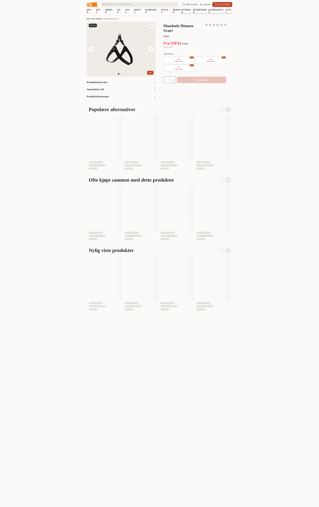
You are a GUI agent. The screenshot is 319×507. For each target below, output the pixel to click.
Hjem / (89, 19)
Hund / (93, 19)
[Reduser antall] (165, 80)
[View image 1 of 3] (119, 74)
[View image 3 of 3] (123, 74)
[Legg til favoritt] (151, 26)
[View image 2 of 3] (121, 74)
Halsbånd (99, 19)
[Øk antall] (174, 80)
